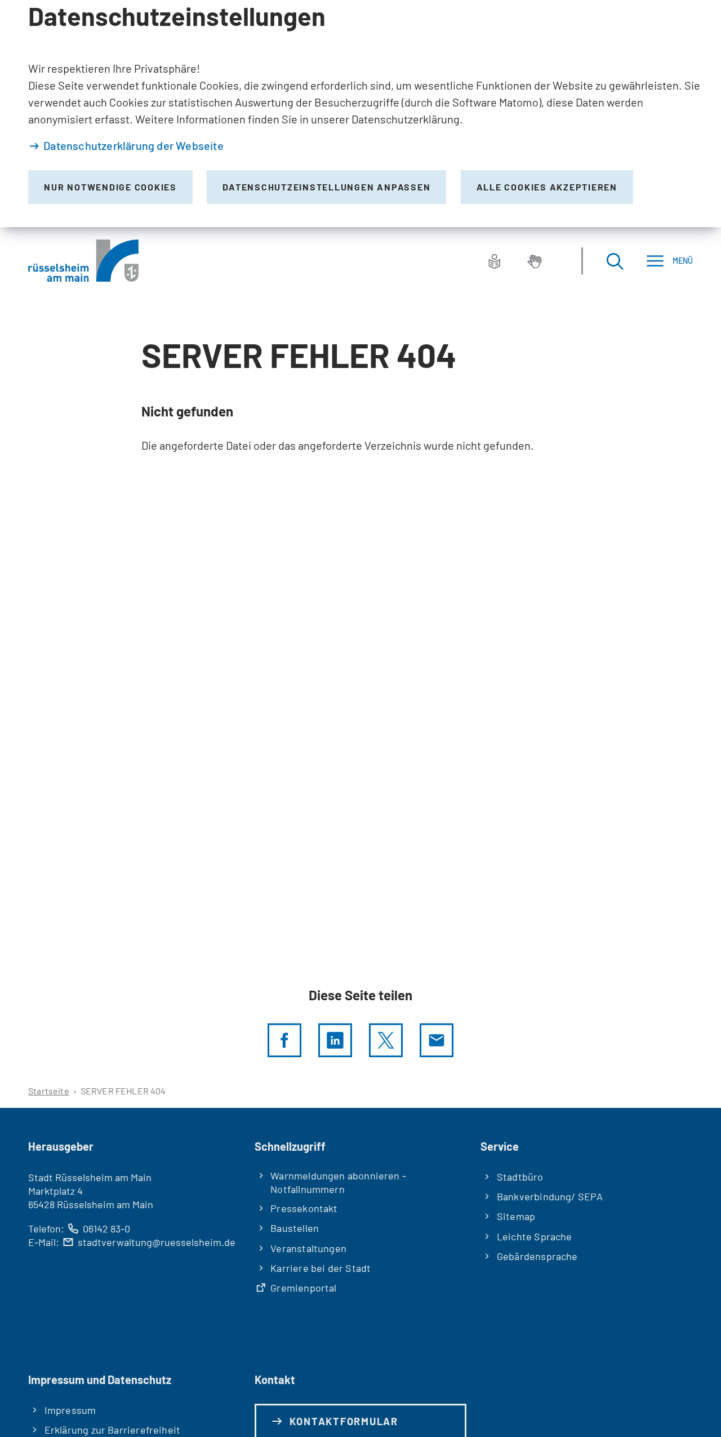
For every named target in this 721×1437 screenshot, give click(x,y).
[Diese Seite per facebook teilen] (284, 1040)
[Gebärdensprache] (534, 260)
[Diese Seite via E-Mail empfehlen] (436, 1040)
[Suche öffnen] (614, 260)
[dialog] (360, 113)
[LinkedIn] (335, 1040)
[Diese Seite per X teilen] (386, 1040)
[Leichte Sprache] (494, 260)
